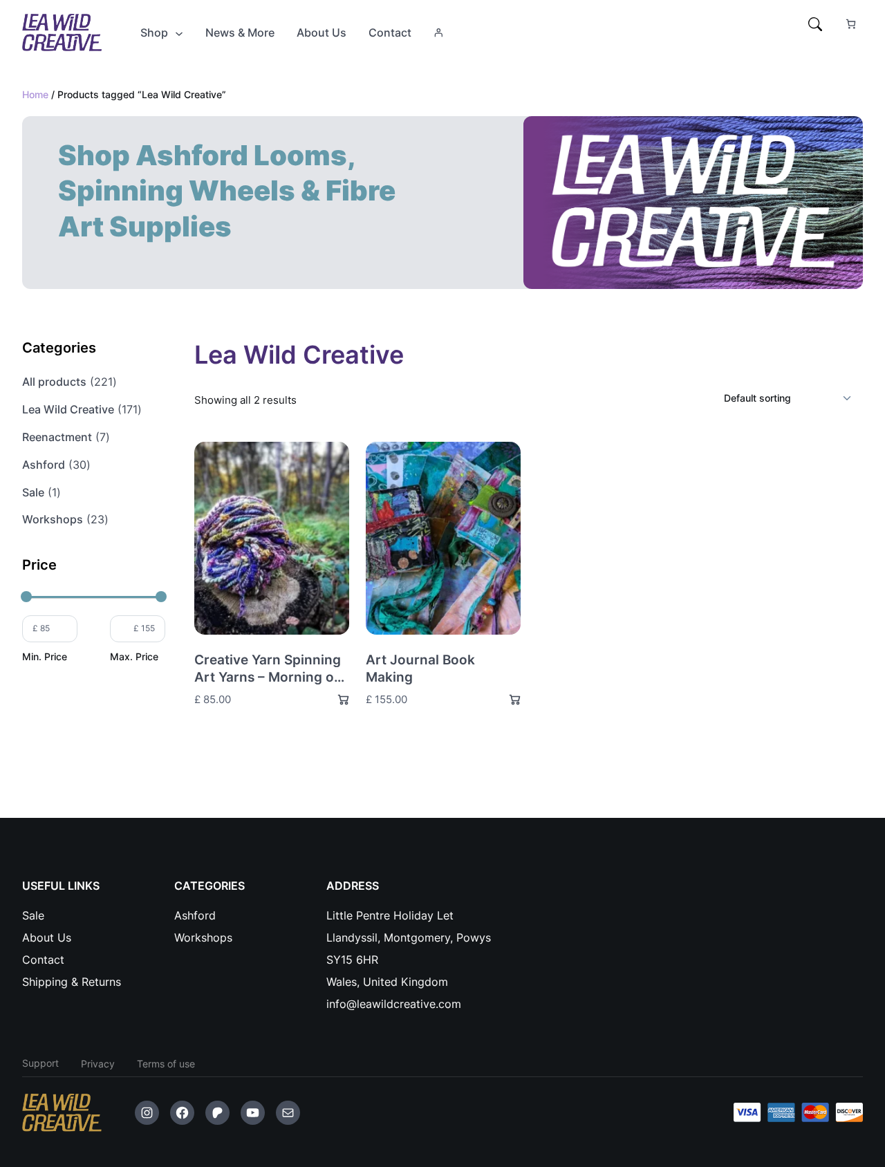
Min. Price (44, 656)
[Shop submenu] (179, 32)
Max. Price (134, 656)
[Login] (438, 32)
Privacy (98, 1064)
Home (35, 94)
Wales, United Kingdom (387, 982)
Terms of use (166, 1064)
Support (40, 1063)
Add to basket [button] (337, 699)
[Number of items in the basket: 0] (851, 24)
